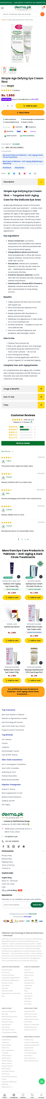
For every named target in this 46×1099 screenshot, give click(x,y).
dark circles (37, 319)
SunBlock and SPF (8, 801)
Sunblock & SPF (29, 1011)
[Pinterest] (23, 846)
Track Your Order (8, 884)
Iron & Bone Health (30, 1053)
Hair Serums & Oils (8, 1030)
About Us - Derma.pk (10, 881)
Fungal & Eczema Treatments (13, 730)
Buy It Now (24, 112)
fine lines (24, 302)
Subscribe (37, 905)
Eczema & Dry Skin (8, 975)
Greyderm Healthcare (9, 1082)
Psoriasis (5, 988)
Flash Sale (27, 1056)
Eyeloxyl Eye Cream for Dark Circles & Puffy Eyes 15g (34, 585)
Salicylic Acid (29, 975)
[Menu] (3, 8)
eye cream (36, 219)
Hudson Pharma (34, 667)
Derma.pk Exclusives (31, 1061)
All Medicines (28, 1040)
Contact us (6, 868)
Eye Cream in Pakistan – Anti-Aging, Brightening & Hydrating (23, 162)
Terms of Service (8, 865)
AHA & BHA (27, 999)
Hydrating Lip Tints (9, 772)
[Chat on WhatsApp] (42, 1081)
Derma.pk (33, 914)
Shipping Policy (7, 862)
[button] (6, 90)
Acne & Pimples (7, 970)
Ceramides (28, 985)
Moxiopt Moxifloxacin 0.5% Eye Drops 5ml (34, 671)
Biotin (26, 991)
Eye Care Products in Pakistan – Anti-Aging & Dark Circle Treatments (23, 156)
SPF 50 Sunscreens (30, 1014)
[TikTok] (18, 846)
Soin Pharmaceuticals (9, 1076)
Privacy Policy (7, 856)
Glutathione (28, 996)
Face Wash (28, 1022)
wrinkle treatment (30, 376)
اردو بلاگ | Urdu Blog (11, 890)
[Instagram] (13, 846)
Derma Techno (7, 1063)
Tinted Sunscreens (30, 1017)
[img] (6, 457)
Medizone (5, 1084)
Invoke (4, 1079)
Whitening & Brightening (10, 980)
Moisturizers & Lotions (31, 1019)
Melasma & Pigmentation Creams (14, 718)
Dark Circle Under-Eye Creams (13, 726)
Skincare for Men (7, 991)
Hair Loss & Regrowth (9, 1011)
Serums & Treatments (31, 1024)
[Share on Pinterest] (24, 173)
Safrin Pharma (34, 581)
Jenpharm (5, 747)
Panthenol (7, 168)
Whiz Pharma (6, 1058)
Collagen (27, 988)
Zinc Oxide (27, 1004)
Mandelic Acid (29, 983)
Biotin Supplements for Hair (12, 793)
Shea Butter (19, 168)
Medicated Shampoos (9, 1017)
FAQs (6, 405)
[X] (8, 846)
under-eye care (12, 376)
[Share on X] (19, 173)
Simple (10, 86)
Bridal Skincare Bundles (10, 780)
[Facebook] (3, 846)
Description (9, 182)
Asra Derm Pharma (8, 1071)
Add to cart (31, 106)
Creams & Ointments (31, 1042)
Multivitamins (28, 1050)
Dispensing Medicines (31, 1045)
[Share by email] (35, 173)
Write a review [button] (23, 443)
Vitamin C (27, 970)
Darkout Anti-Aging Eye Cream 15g (12, 585)
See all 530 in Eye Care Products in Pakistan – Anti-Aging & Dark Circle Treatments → (23, 691)
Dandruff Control (7, 1022)
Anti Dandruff (6, 1024)
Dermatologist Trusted (10, 751)
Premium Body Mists (9, 776)
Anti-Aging (6, 805)
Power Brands (6, 1040)
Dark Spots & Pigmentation (11, 978)
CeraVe (5, 743)
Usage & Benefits (11, 389)
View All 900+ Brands (9, 755)
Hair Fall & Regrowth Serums (12, 722)
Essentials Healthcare (12, 581)
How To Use (9, 397)
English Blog (7, 878)
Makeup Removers (30, 1027)
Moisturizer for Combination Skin (11, 994)
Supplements (28, 1048)
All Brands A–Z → (7, 1087)
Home (4, 20)
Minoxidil (5, 1014)
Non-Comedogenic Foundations (14, 764)
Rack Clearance (29, 1058)
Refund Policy (7, 859)
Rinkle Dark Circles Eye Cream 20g (12, 671)
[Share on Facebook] (14, 173)
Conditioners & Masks (9, 1032)
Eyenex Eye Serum (12, 627)
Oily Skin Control (7, 983)
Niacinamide (28, 972)
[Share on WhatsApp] (9, 173)
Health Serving (7, 1061)
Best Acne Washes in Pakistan (13, 715)
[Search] (42, 14)
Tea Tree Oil (28, 993)
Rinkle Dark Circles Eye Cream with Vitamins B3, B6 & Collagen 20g (34, 628)
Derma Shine (6, 1069)
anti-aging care (26, 370)
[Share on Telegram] (30, 173)
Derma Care (12, 624)
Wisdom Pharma (34, 624)
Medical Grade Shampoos (11, 797)
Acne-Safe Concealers (10, 768)
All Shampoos (6, 1019)
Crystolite (5, 1053)
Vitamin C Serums (8, 789)
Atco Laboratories (8, 1050)
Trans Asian (6, 1074)
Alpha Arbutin (28, 980)
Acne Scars (6, 972)
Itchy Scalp (5, 1027)
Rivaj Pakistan (6, 1045)
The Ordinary (7, 739)
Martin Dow (5, 1048)
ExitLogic (27, 917)
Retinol (26, 978)
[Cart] (43, 8)
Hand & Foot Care (30, 1030)
